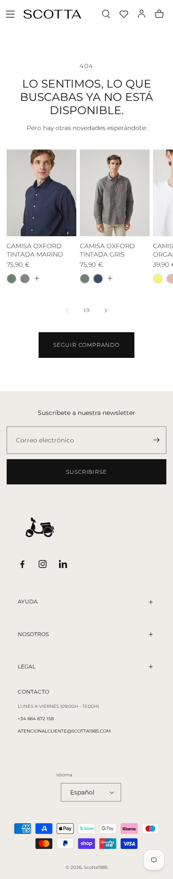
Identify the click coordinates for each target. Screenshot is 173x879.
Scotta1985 (96, 867)
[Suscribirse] (156, 440)
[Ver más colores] (36, 278)
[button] (10, 14)
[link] (86, 345)
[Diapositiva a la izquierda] (67, 310)
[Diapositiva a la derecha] (106, 310)
